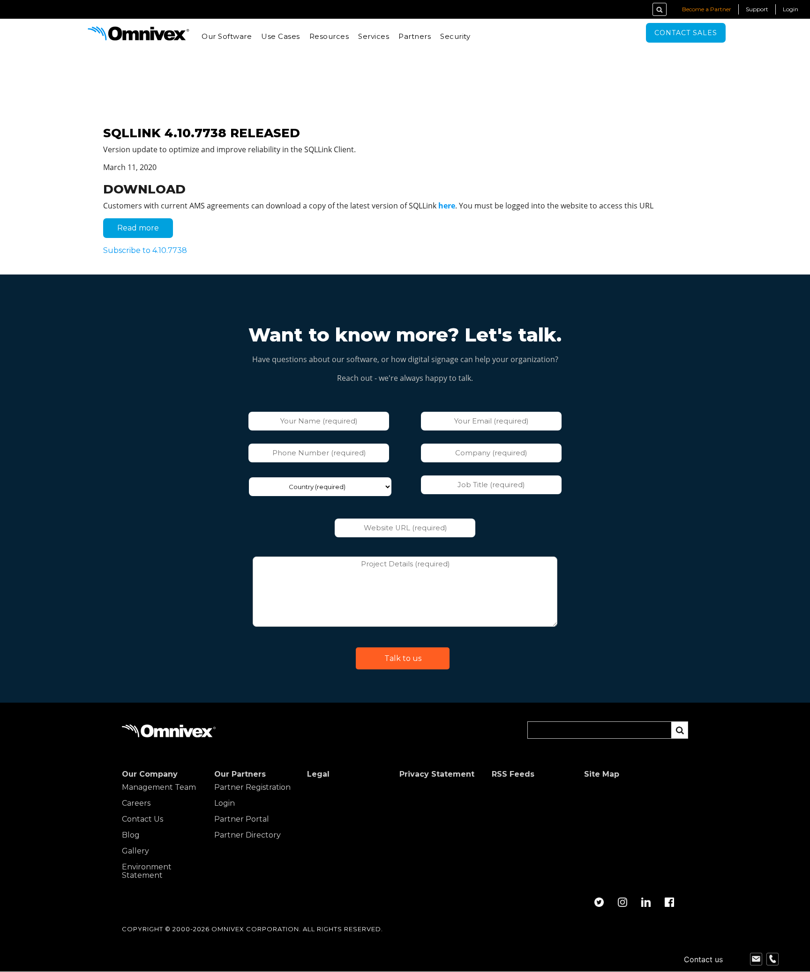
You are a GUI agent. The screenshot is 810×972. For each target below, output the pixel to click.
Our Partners (240, 774)
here (446, 205)
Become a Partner (706, 9)
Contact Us (142, 819)
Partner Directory (247, 835)
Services (373, 36)
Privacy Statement (436, 774)
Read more (145, 230)
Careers (136, 803)
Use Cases (280, 36)
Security (455, 36)
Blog (131, 835)
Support (757, 9)
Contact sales (685, 33)
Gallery (135, 851)
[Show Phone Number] (772, 959)
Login (790, 9)
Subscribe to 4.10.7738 (145, 250)
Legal (318, 774)
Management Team (159, 787)
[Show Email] (756, 959)
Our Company (150, 774)
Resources (329, 36)
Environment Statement (147, 871)
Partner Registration (252, 787)
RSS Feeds (513, 774)
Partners (414, 36)
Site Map (601, 774)
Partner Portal (241, 819)
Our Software (227, 36)
